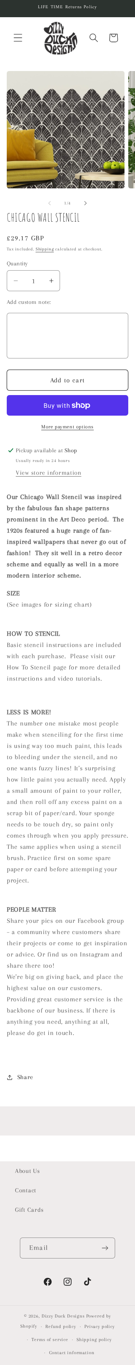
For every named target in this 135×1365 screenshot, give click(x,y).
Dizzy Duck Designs (63, 1316)
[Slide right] (85, 203)
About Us (27, 1170)
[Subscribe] (105, 1248)
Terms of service (50, 1339)
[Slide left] (49, 203)
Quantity (17, 263)
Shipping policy (94, 1339)
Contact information (71, 1352)
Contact (25, 1190)
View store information (48, 472)
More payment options (67, 426)
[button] (18, 38)
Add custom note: (29, 302)
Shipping (45, 249)
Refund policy (60, 1326)
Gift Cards (29, 1209)
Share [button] (25, 1077)
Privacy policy (99, 1326)
